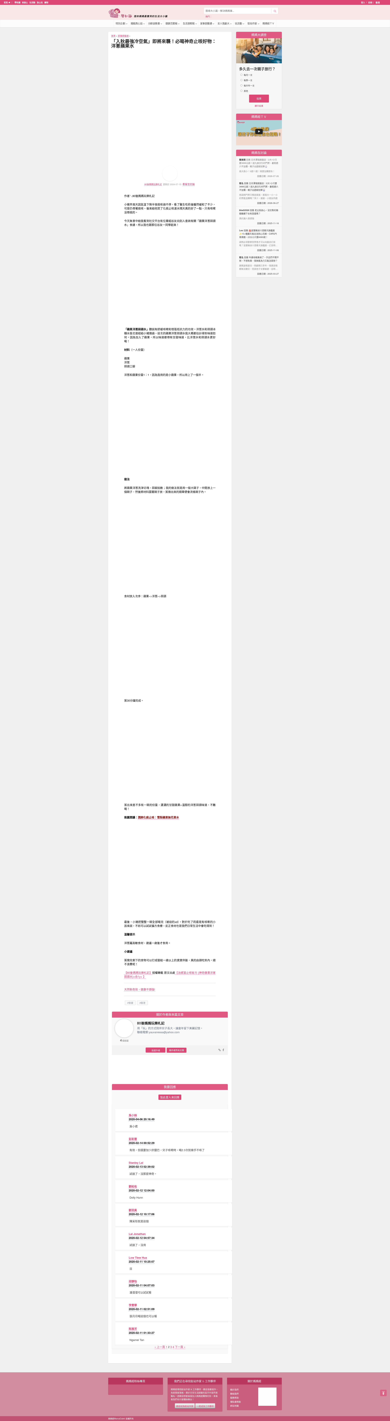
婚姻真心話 (137, 23)
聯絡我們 (234, 1393)
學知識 (17, 2)
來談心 (25, 2)
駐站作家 (252, 23)
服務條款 (234, 1397)
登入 (363, 2)
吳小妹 (133, 1115)
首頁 (6, 2)
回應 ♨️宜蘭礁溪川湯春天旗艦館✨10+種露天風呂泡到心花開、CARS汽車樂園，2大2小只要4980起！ (259, 240)
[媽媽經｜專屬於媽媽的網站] (140, 13)
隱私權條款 (235, 1401)
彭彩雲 (133, 1139)
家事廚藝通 (206, 23)
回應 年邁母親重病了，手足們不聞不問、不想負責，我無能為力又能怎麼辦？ (259, 265)
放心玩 (40, 2)
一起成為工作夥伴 (205, 1405)
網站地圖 (234, 1405)
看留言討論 (189, 184)
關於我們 (234, 1389)
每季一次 (248, 80)
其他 (246, 90)
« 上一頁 (159, 1347)
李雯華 (133, 1305)
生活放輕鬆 (189, 23)
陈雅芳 (133, 1329)
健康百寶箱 (171, 23)
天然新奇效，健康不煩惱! (139, 989)
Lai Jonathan (137, 1234)
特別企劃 (120, 23)
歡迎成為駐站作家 (184, 1405)
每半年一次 (249, 85)
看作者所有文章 (176, 1050)
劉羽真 (133, 1210)
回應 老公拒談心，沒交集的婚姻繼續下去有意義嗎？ (259, 217)
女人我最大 (223, 23)
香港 (143, 1002)
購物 (46, 2)
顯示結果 (259, 105)
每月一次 (248, 74)
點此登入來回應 (169, 1097)
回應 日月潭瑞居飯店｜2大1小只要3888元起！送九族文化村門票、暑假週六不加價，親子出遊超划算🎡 (259, 193)
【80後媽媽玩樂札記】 (138, 973)
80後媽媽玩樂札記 (153, 184)
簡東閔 (242, 159)
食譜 (131, 1002)
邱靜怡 (133, 1281)
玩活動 (32, 2)
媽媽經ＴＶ (268, 23)
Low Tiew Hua (138, 1258)
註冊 (370, 2)
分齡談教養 (154, 23)
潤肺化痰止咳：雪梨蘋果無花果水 (158, 817)
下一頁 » (180, 1347)
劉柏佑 (133, 1186)
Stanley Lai (136, 1163)
